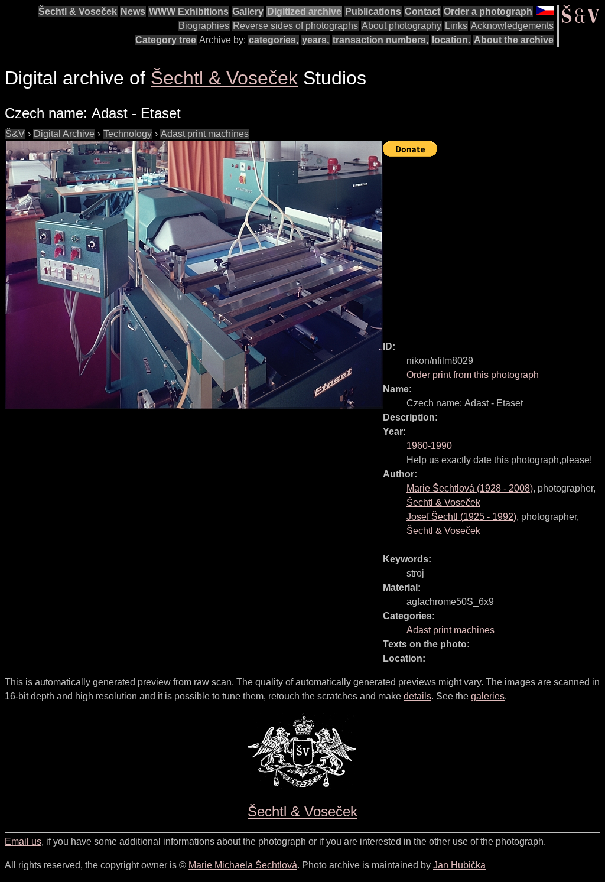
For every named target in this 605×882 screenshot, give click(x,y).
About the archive (514, 40)
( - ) (469, 488)
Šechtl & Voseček (77, 11)
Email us (23, 842)
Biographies (203, 26)
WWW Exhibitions (189, 11)
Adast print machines (205, 134)
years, (315, 40)
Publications (373, 11)
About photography (401, 26)
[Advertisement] (494, 243)
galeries (488, 696)
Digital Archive (64, 134)
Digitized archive (304, 11)
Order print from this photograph (472, 375)
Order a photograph (488, 11)
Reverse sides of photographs (295, 26)
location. (451, 40)
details (417, 696)
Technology (127, 134)
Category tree (165, 40)
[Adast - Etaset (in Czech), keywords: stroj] (194, 275)
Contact (422, 11)
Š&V (15, 134)
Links (456, 26)
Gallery (248, 11)
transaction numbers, (380, 40)
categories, (273, 40)
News (133, 11)
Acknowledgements (512, 26)
